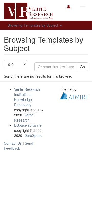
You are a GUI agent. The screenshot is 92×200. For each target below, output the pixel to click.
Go (82, 66)
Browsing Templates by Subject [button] (33, 25)
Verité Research (23, 117)
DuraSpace (33, 135)
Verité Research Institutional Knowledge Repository (27, 97)
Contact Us (13, 143)
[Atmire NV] (74, 95)
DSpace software (28, 125)
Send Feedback (18, 146)
